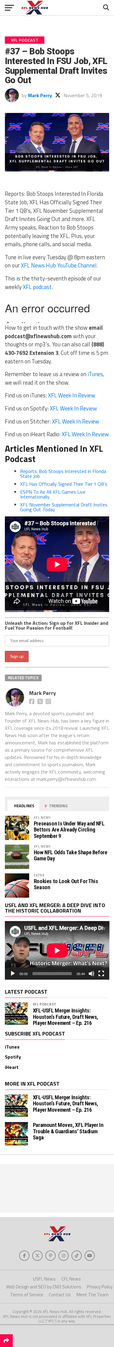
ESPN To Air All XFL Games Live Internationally (52, 494)
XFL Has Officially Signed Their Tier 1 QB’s (63, 484)
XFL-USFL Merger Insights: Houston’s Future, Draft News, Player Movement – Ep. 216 (65, 1017)
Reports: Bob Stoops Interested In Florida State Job (63, 474)
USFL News (44, 1278)
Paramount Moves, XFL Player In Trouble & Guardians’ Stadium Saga (68, 1131)
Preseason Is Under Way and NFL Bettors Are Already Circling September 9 (69, 829)
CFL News (71, 1278)
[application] (57, 950)
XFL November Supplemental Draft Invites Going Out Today (63, 507)
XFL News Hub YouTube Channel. (59, 265)
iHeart (12, 1067)
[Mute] (91, 974)
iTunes (95, 374)
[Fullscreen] (101, 974)
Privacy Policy (99, 1286)
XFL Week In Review (71, 395)
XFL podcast (37, 287)
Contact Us (60, 1294)
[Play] (13, 974)
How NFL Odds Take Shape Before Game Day (70, 855)
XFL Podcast (45, 1004)
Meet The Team (93, 1294)
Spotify (13, 1056)
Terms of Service (26, 1294)
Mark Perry (40, 95)
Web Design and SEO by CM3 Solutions (43, 1286)
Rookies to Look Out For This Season (66, 884)
